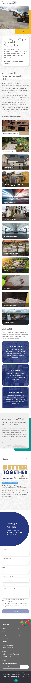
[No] (29, 677)
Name (4, 549)
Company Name (6, 558)
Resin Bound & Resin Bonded (10, 482)
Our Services (5, 632)
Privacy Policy (9, 601)
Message (5, 585)
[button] (15, 162)
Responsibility (5, 639)
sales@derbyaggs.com (8, 647)
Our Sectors (5, 628)
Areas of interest (7, 576)
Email (4, 567)
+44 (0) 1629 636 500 (8, 645)
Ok (16, 680)
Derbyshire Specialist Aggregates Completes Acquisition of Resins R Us (14, 487)
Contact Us (18, 635)
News (17, 632)
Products (4, 635)
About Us (18, 628)
